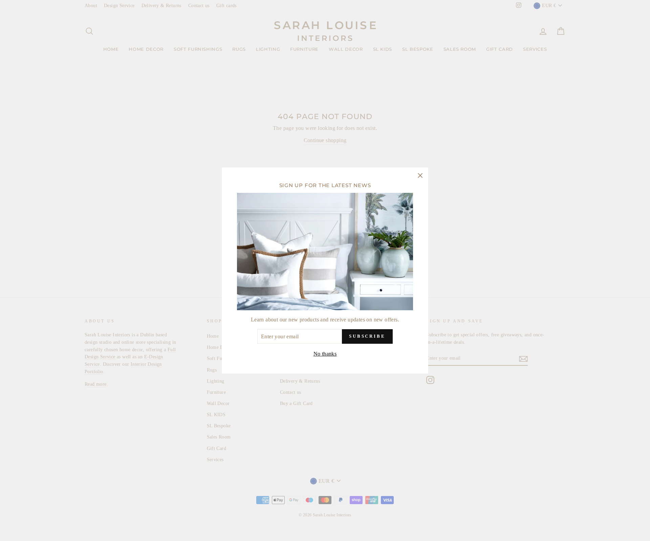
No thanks (325, 353)
